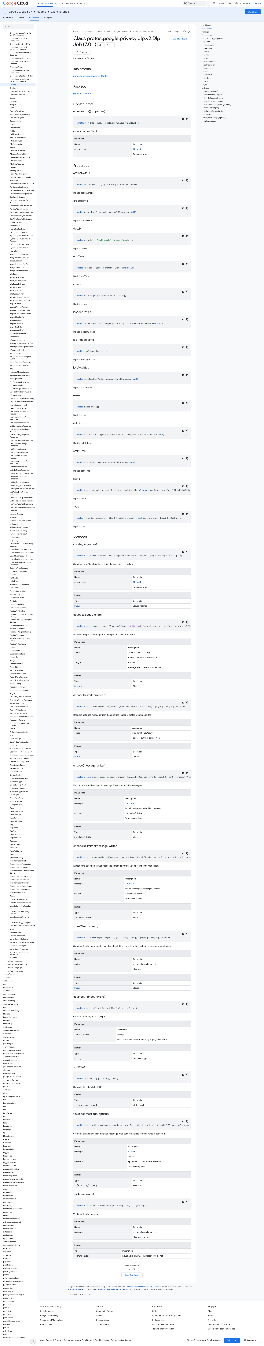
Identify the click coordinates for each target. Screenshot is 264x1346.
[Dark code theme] (183, 119)
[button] (18, 961)
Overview (8, 17)
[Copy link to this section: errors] (84, 284)
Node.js (41, 11)
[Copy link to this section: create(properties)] (99, 544)
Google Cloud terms (83, 1340)
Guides (20, 17)
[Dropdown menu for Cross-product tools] (85, 3)
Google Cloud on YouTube (219, 1324)
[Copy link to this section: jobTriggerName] (96, 340)
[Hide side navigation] (33, 1341)
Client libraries (60, 11)
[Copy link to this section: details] (84, 229)
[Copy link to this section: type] (82, 506)
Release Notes (102, 1320)
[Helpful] (184, 31)
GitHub (155, 1311)
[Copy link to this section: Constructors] (97, 104)
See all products (47, 1311)
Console (220, 3)
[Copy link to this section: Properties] (92, 166)
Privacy (58, 1340)
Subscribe (232, 1340)
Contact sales (46, 1324)
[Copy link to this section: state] (83, 479)
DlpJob (78, 606)
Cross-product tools (72, 3)
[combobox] (196, 3)
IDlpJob (137, 149)
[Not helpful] (189, 31)
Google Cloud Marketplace (51, 1320)
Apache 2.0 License (75, 1289)
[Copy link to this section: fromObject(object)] (101, 926)
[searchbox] (18, 26)
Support (99, 1315)
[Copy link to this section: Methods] (90, 537)
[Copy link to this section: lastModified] (92, 367)
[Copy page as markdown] (108, 45)
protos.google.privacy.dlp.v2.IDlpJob (90, 76)
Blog (210, 1311)
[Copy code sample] (187, 119)
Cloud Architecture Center (163, 1324)
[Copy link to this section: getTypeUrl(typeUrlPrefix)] (108, 997)
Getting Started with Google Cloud (167, 1315)
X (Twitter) (212, 1320)
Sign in (258, 3)
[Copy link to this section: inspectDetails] (94, 312)
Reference (34, 17)
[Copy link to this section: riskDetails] (89, 423)
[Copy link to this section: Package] (89, 86)
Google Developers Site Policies (112, 1289)
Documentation (88, 31)
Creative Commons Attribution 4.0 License (142, 1287)
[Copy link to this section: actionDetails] (92, 173)
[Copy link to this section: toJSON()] (87, 1067)
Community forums (104, 1311)
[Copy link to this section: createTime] (91, 201)
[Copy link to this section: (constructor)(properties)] (108, 111)
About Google (46, 1340)
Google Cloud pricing (49, 1315)
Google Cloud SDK (20, 11)
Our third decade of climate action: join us (113, 1340)
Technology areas (45, 3)
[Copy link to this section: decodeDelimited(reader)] (108, 695)
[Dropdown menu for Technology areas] (56, 3)
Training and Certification (163, 1329)
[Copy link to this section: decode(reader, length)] (105, 615)
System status (102, 1324)
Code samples (158, 1320)
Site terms (68, 1340)
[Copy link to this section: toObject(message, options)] (112, 1114)
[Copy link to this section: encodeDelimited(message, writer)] (120, 846)
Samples (48, 17)
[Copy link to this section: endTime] (87, 256)
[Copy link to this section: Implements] (93, 69)
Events (211, 1315)
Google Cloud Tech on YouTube (221, 1329)
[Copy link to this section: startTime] (88, 451)
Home (75, 31)
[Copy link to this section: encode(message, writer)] (108, 765)
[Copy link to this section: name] (83, 395)
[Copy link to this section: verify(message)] (96, 1194)
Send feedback (180, 39)
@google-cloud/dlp (82, 93)
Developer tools (103, 31)
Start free (252, 12)
